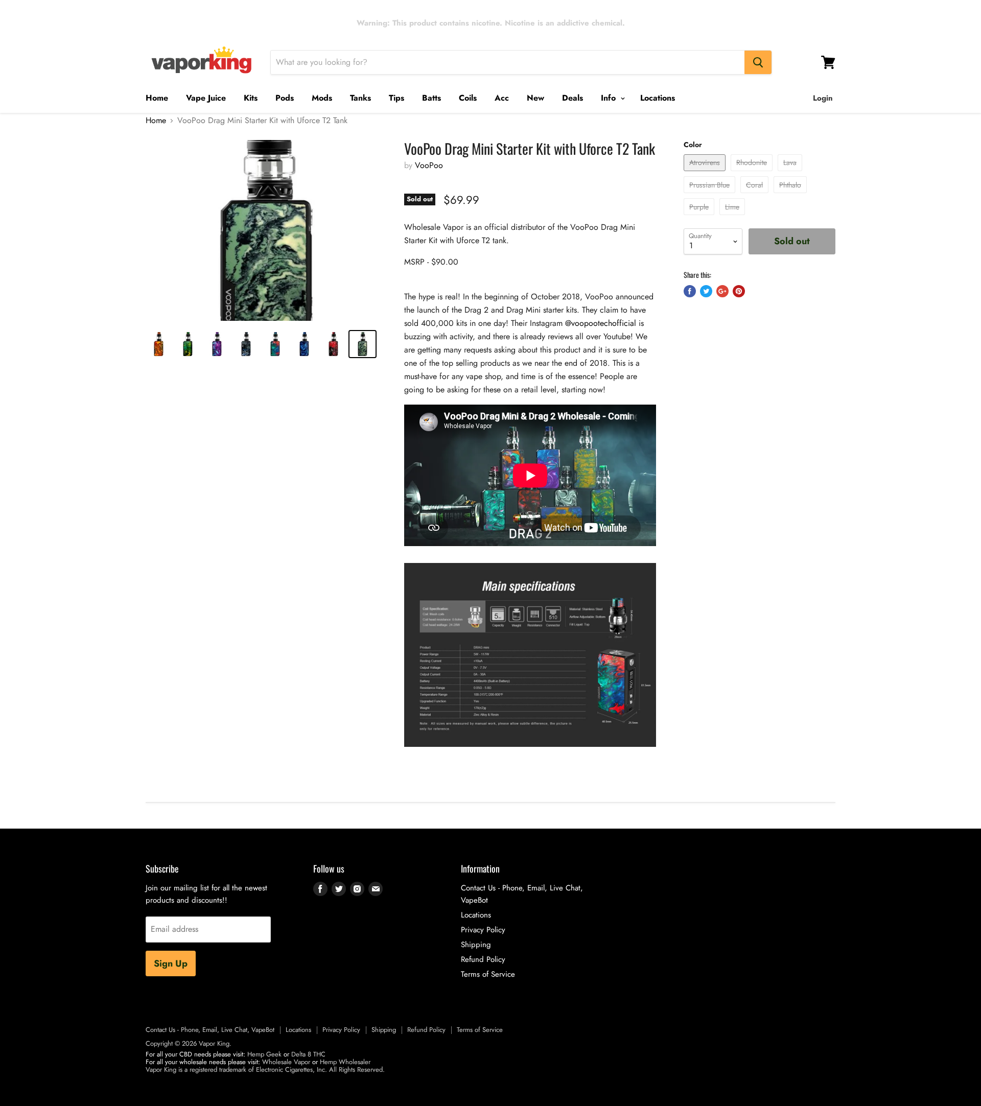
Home (157, 98)
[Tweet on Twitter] (706, 291)
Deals (572, 98)
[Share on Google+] (722, 291)
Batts (431, 98)
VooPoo (429, 165)
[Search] (758, 62)
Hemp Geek (264, 1054)
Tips (396, 98)
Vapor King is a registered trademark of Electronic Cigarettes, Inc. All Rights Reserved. (265, 1069)
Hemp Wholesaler (345, 1062)
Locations (657, 98)
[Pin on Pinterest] (739, 291)
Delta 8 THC (308, 1054)
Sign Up (171, 963)
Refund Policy (483, 959)
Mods (322, 98)
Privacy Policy (483, 929)
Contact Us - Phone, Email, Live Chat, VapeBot (210, 1029)
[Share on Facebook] (690, 291)
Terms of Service (488, 974)
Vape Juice (206, 98)
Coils (468, 98)
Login (823, 98)
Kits (251, 98)
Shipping (476, 944)
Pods (284, 98)
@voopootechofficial (600, 323)
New (535, 98)
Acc (502, 98)
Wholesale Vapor (286, 1062)
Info (609, 98)
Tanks (360, 98)
